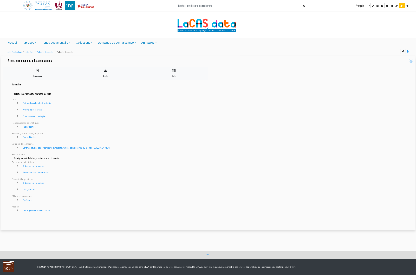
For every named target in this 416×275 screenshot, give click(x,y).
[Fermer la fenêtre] (411, 61)
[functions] (396, 5)
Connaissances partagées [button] (34, 116)
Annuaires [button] (147, 42)
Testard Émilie (29, 126)
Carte (174, 76)
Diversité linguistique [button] (22, 179)
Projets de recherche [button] (65, 52)
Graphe (105, 76)
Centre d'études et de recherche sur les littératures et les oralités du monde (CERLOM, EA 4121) (66, 147)
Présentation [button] (18, 154)
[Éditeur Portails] (372, 5)
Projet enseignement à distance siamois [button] (30, 61)
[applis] (407, 5)
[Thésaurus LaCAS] (377, 5)
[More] (18, 103)
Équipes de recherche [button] (23, 143)
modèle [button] (16, 206)
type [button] (14, 99)
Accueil (12, 42)
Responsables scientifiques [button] (25, 122)
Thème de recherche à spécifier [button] (37, 103)
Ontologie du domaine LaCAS (36, 210)
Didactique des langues (33, 166)
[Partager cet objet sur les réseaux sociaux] (403, 51)
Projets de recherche (45, 52)
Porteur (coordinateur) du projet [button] (27, 133)
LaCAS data (29, 52)
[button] (13, 52)
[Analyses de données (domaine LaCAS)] (391, 5)
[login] (402, 5)
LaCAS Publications (14, 52)
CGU (208, 254)
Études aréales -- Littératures (36, 172)
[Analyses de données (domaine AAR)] (386, 5)
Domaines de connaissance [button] (116, 42)
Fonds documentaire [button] (55, 42)
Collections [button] (83, 42)
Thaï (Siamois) (29, 189)
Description (37, 76)
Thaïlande (27, 200)
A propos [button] (28, 42)
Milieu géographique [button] (22, 196)
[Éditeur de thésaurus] (382, 5)
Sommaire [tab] (16, 84)
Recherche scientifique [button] (23, 162)
